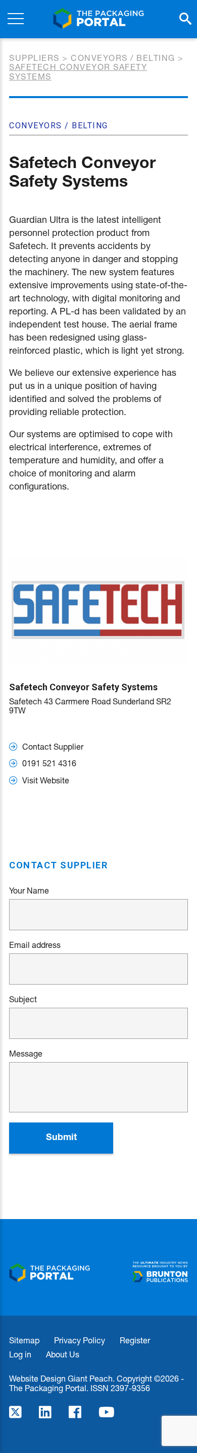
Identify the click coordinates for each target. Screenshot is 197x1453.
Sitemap (24, 1340)
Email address (35, 944)
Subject (23, 999)
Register (135, 1340)
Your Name (29, 890)
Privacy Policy (79, 1340)
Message (25, 1053)
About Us (62, 1354)
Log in (20, 1354)
